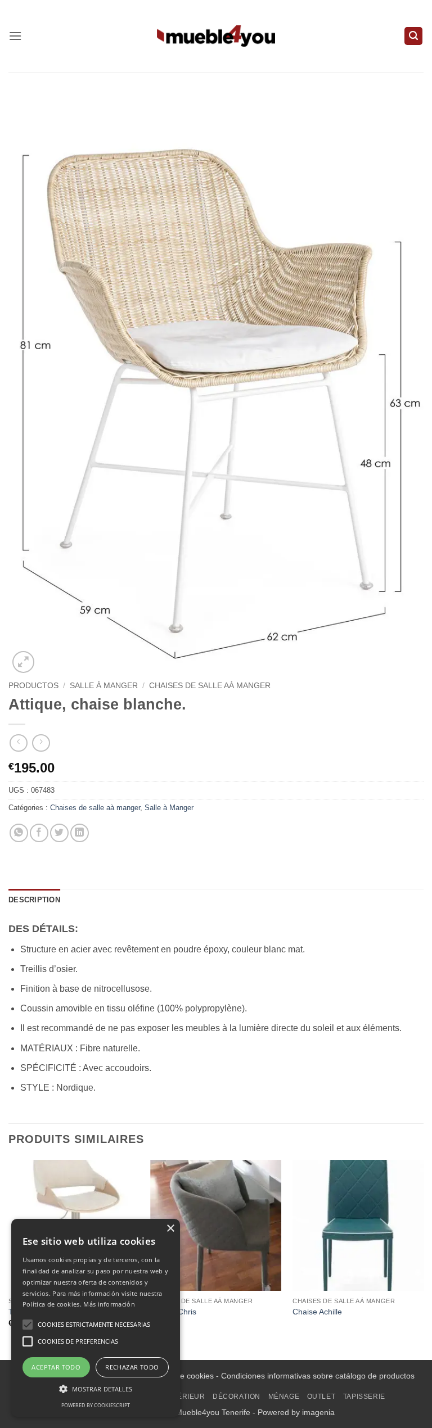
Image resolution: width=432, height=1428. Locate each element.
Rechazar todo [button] (132, 1367)
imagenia (318, 1412)
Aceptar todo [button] (56, 1367)
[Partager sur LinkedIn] (79, 833)
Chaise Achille (317, 1311)
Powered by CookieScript (95, 1405)
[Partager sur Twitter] (59, 833)
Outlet (321, 1396)
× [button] (170, 1228)
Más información (109, 1304)
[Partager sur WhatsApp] (19, 833)
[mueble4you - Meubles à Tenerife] (216, 35)
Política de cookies (180, 1375)
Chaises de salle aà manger (210, 685)
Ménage (284, 1396)
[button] (15, 35)
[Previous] (9, 1258)
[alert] (95, 1318)
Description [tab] (34, 900)
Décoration (236, 1396)
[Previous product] (41, 743)
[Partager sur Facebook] (39, 833)
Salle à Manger (104, 685)
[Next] (423, 1258)
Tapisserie (364, 1396)
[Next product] (18, 743)
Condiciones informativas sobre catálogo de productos (318, 1375)
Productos (33, 685)
